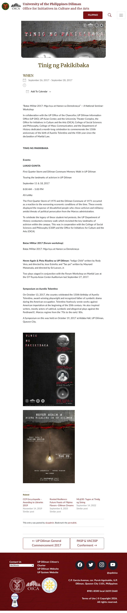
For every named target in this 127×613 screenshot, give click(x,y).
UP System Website (47, 572)
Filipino (93, 15)
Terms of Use (89, 598)
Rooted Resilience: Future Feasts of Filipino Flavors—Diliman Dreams (62, 502)
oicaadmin (49, 523)
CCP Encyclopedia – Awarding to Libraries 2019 (33, 502)
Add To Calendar (38, 91)
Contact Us (15, 562)
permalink (72, 523)
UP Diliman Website (48, 569)
